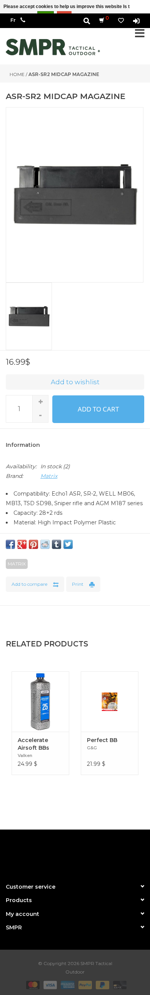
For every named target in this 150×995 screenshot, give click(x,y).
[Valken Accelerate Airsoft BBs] (40, 701)
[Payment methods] (32, 984)
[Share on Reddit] (45, 544)
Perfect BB (102, 740)
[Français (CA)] (13, 20)
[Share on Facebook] (10, 544)
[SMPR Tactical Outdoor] (53, 47)
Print (77, 584)
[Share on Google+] (22, 544)
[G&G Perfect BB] (109, 701)
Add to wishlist (75, 382)
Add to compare (29, 584)
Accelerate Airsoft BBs (33, 744)
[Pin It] (33, 544)
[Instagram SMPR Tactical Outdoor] (89, 853)
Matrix (48, 476)
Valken (25, 755)
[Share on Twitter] (68, 544)
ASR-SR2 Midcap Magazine (63, 74)
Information (23, 444)
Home (17, 74)
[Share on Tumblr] (56, 544)
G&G (92, 747)
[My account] (136, 20)
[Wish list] (121, 20)
